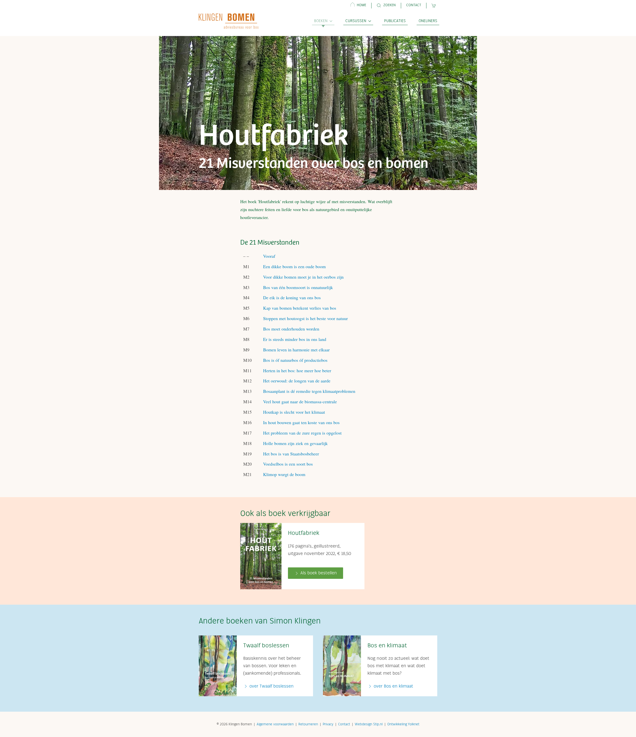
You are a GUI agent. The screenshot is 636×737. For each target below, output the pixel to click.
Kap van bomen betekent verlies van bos (299, 308)
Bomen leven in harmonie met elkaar (296, 350)
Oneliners (428, 21)
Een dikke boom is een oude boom (294, 266)
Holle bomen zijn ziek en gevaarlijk (295, 443)
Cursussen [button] (355, 21)
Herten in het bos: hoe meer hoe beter (297, 370)
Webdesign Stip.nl (369, 724)
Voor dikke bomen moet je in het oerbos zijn (303, 277)
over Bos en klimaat (392, 686)
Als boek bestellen (318, 573)
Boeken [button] (320, 21)
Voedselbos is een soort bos (288, 464)
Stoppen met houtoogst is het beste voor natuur (305, 318)
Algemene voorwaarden (275, 724)
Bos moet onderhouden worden (291, 329)
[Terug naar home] (228, 21)
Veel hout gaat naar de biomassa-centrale (300, 402)
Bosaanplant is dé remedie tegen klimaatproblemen (309, 391)
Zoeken (389, 5)
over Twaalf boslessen (271, 686)
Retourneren (308, 724)
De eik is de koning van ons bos (292, 297)
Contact (413, 5)
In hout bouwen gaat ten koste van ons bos (301, 422)
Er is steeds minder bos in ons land (294, 339)
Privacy (328, 724)
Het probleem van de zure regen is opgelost (302, 433)
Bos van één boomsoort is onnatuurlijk (298, 287)
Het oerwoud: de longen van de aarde (296, 381)
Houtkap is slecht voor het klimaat (294, 412)
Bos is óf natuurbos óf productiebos (295, 360)
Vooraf (269, 256)
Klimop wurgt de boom (284, 474)
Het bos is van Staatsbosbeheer (291, 454)
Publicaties (395, 21)
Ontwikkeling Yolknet (403, 724)
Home (361, 5)
